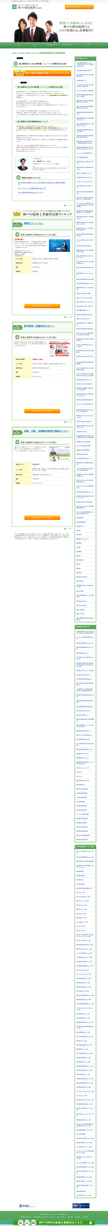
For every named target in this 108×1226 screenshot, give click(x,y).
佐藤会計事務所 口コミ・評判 (83, 1018)
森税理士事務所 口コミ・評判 (83, 982)
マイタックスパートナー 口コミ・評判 (85, 1091)
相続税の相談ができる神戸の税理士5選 (85, 861)
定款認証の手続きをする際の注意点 (84, 501)
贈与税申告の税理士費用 (82, 839)
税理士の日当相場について (82, 715)
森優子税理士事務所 (81, 1191)
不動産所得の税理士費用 (82, 818)
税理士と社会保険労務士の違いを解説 (85, 279)
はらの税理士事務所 (81, 1134)
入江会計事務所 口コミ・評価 (83, 1195)
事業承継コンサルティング (82, 538)
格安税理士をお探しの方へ (25, 1216)
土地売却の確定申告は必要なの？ (84, 679)
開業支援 (78, 568)
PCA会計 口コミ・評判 (81, 905)
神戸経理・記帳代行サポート (39, 326)
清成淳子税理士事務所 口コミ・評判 (84, 1066)
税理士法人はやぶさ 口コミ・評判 (84, 948)
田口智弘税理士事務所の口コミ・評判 (85, 857)
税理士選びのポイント (63, 1214)
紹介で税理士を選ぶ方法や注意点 (84, 245)
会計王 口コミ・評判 (81, 913)
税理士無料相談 (80, 559)
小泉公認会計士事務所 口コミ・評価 (85, 1138)
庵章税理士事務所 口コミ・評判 (83, 1119)
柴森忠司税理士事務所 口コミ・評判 (84, 1082)
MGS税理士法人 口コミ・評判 (83, 1061)
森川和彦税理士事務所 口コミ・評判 (84, 1104)
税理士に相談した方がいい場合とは (84, 306)
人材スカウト (79, 772)
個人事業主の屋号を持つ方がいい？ (84, 177)
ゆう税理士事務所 (80, 884)
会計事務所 (79, 551)
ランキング (54, 1214)
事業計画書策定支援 (81, 522)
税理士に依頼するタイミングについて (85, 301)
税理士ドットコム (33, 223)
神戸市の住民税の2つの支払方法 (83, 421)
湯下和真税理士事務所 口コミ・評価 (85, 1166)
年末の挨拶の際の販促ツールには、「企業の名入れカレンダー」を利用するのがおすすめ (85, 64)
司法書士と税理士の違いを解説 (83, 293)
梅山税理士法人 (80, 879)
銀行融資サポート (80, 526)
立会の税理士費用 (80, 801)
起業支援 (78, 530)
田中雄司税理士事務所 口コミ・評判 (84, 944)
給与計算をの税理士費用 (82, 788)
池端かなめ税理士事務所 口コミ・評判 (85, 1003)
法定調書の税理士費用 (81, 822)
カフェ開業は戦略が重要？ (82, 157)
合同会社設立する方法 (81, 431)
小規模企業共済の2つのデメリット (84, 379)
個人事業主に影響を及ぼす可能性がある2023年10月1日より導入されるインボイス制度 (85, 664)
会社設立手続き (80, 581)
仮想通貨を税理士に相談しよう (83, 730)
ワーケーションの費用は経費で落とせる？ (33, 188)
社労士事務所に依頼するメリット (84, 458)
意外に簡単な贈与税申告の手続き (84, 70)
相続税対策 (79, 543)
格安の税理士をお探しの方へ (83, 780)
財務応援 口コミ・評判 (81, 917)
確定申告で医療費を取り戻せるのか (84, 314)
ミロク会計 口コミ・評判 (82, 921)
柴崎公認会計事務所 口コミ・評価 (84, 1129)
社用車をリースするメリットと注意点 (85, 670)
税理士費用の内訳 (80, 784)
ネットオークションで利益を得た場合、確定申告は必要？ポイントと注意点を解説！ (85, 205)
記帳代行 (78, 564)
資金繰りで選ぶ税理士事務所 (83, 450)
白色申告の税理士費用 (81, 810)
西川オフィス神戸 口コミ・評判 (83, 940)
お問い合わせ (77, 1216)
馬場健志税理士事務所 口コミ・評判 (84, 1022)
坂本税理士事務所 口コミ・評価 (84, 1181)
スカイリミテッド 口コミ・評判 (83, 974)
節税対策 (78, 555)
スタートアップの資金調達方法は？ (84, 153)
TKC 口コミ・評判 (80, 930)
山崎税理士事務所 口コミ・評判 (83, 978)
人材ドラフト (79, 776)
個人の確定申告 (80, 517)
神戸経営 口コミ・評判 (81, 1040)
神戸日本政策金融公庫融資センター (84, 888)
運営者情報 (70, 1216)
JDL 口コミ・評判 (80, 926)
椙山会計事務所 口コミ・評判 (83, 1013)
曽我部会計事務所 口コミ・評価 (84, 1177)
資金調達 (78, 547)
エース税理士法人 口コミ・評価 (84, 1146)
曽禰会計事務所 (80, 871)
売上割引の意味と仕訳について (83, 674)
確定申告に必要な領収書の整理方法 (84, 399)
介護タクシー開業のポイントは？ (84, 173)
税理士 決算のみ (80, 613)
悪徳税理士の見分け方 (81, 601)
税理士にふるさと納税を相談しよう (84, 735)
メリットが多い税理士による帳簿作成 (85, 90)
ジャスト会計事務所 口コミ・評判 (84, 953)
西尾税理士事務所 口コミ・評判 (83, 1057)
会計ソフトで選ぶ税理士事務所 (83, 445)
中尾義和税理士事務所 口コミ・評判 (84, 965)
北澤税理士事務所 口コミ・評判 (83, 1087)
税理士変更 (79, 534)
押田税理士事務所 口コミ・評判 (83, 999)
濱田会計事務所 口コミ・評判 (83, 1074)
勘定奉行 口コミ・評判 (81, 909)
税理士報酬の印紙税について (83, 310)
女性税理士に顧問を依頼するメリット (85, 491)
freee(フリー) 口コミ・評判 (82, 900)
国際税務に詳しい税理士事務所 (83, 441)
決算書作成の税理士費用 (82, 793)
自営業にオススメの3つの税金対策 (84, 383)
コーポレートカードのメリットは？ (84, 181)
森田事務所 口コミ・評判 (82, 1049)
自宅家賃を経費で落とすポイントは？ (32, 192)
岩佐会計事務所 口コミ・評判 (83, 1032)
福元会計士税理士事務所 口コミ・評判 (85, 995)
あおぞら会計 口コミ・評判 (82, 970)
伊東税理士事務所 (80, 875)
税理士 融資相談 (80, 609)
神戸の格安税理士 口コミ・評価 (40, 1216)
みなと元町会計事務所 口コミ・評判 (84, 1036)
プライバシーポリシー (61, 1216)
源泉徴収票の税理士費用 (82, 831)
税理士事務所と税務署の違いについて (85, 283)
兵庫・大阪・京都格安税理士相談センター (46, 431)
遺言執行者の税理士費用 (82, 826)
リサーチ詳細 (85, 1216)
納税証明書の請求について (82, 653)
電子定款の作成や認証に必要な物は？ (85, 328)
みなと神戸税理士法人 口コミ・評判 (84, 1053)
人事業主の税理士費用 (81, 797)
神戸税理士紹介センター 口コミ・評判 (85, 1099)
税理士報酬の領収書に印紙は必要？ (84, 706)
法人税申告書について (81, 80)
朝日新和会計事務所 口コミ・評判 (84, 1070)
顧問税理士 (79, 572)
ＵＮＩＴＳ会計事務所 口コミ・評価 (85, 1162)
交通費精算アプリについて (82, 753)
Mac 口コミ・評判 (80, 892)
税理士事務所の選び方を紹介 (83, 739)
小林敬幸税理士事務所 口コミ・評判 (84, 1078)
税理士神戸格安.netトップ (45, 1214)
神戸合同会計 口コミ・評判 (82, 991)
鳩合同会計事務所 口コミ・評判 (83, 986)
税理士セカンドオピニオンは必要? (84, 297)
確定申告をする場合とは (82, 576)
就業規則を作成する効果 (82, 454)
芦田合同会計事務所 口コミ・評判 (84, 1045)
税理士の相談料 (80, 591)
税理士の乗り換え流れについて (83, 710)
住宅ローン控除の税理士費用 (83, 835)
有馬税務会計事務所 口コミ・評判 (84, 961)
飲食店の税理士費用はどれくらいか (84, 749)
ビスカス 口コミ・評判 (81, 1095)
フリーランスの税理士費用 (82, 814)
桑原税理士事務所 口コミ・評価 (84, 1142)
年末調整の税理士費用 (81, 805)
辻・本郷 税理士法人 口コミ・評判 (84, 957)
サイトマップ (52, 1216)
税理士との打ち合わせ (81, 605)
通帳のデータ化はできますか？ (83, 318)
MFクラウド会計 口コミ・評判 (83, 896)
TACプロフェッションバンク (83, 767)
